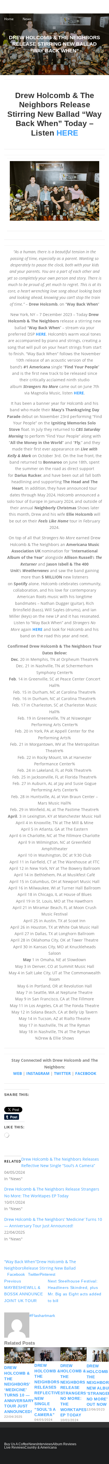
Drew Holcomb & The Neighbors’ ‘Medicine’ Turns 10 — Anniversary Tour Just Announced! (19, 1389)
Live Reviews (14, 1447)
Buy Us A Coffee (16, 1444)
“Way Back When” (20, 1261)
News (33, 1444)
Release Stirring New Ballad (50, 1268)
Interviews (45, 1444)
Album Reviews (64, 1444)
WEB (17, 1073)
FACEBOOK (85, 1073)
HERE (67, 133)
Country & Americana (41, 1447)
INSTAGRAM (37, 1073)
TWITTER (62, 1073)
